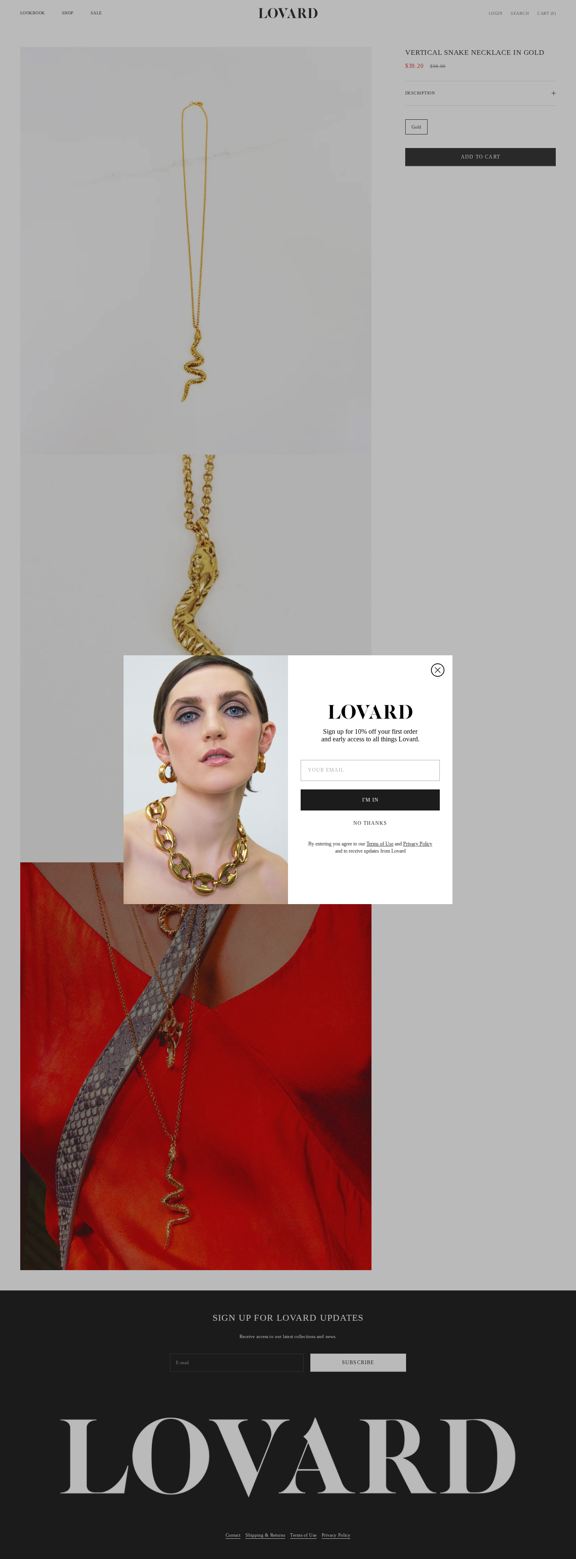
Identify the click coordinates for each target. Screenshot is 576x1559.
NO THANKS (370, 823)
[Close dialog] (437, 670)
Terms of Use (379, 844)
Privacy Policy (417, 844)
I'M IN (370, 800)
